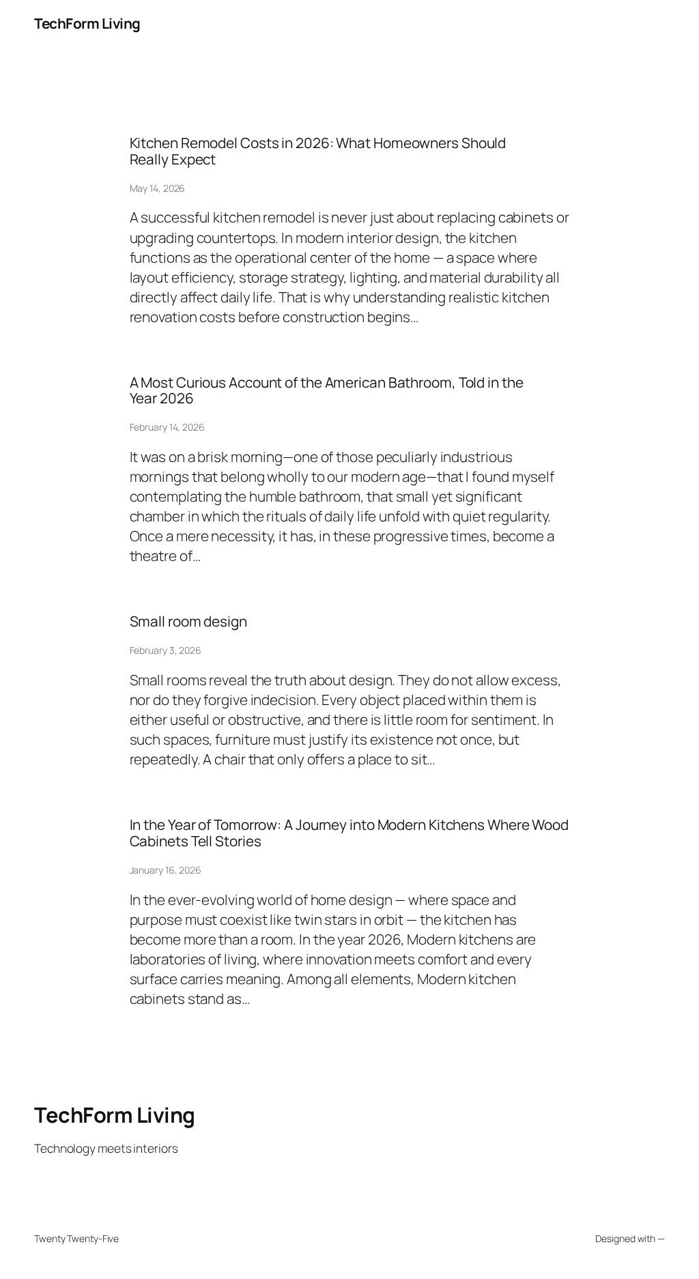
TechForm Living (87, 23)
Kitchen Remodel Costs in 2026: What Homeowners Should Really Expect (318, 151)
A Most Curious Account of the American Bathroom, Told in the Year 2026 (327, 391)
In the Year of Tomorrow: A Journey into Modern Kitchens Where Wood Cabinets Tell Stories (349, 833)
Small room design (188, 621)
